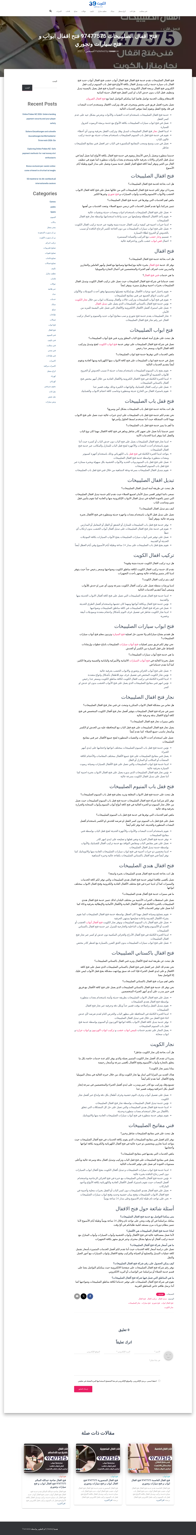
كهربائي (53, 381)
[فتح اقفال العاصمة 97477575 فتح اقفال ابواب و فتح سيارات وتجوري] (150, 1458)
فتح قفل (133, 453)
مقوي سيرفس (50, 386)
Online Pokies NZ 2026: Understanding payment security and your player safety (39, 118)
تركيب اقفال (152, 1299)
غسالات (53, 320)
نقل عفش (52, 397)
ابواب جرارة (82, 1030)
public (53, 207)
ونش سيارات (51, 402)
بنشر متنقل (51, 227)
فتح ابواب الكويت (108, 344)
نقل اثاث (132, 11)
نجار (155, 131)
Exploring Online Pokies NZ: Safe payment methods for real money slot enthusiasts (39, 153)
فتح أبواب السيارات (139, 660)
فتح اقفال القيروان (96, 98)
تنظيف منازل (102, 11)
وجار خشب (155, 236)
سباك (112, 11)
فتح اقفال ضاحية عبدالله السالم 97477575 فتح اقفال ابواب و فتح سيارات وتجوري (50, 1483)
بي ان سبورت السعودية (47, 232)
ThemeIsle (26, 1529)
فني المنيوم (51, 335)
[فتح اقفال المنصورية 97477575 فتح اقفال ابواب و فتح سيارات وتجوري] (98, 1458)
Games (53, 202)
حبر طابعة (52, 289)
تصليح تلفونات (50, 253)
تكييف (92, 11)
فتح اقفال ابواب (167, 1303)
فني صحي (52, 350)
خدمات (53, 299)
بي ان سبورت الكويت (47, 238)
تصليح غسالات (50, 263)
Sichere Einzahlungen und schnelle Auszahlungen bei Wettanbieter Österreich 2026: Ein (40, 135)
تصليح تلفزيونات (49, 248)
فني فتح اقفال (151, 275)
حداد (54, 294)
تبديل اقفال (101, 303)
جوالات (83, 11)
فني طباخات (51, 356)
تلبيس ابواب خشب (127, 1030)
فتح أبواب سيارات (128, 644)
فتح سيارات (146, 1303)
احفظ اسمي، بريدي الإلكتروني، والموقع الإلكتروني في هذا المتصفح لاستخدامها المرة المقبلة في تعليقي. (117, 1381)
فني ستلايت (143, 11)
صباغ (75, 11)
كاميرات (59, 11)
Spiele (53, 212)
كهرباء (53, 376)
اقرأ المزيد (160, 1500)
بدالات (53, 222)
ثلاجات (68, 11)
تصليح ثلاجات (51, 258)
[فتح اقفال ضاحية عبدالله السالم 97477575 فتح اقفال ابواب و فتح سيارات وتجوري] (46, 1458)
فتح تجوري (113, 194)
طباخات (53, 315)
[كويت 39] (98, 4)
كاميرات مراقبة (50, 366)
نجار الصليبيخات (134, 1303)
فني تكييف (52, 340)
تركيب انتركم (51, 243)
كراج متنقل (122, 11)
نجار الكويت (81, 299)
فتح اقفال (154, 264)
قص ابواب (156, 240)
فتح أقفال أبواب (94, 922)
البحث (54, 81)
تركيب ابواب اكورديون (102, 1030)
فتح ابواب (160, 1294)
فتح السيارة (119, 634)
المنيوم (53, 217)
